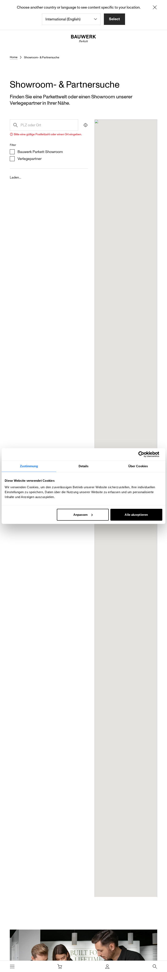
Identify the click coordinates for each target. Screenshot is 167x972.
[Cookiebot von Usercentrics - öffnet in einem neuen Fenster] (144, 454)
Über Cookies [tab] (138, 466)
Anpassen (80, 514)
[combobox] (71, 19)
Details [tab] (84, 466)
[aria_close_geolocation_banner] (154, 8)
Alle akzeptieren (136, 514)
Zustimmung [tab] (29, 466)
